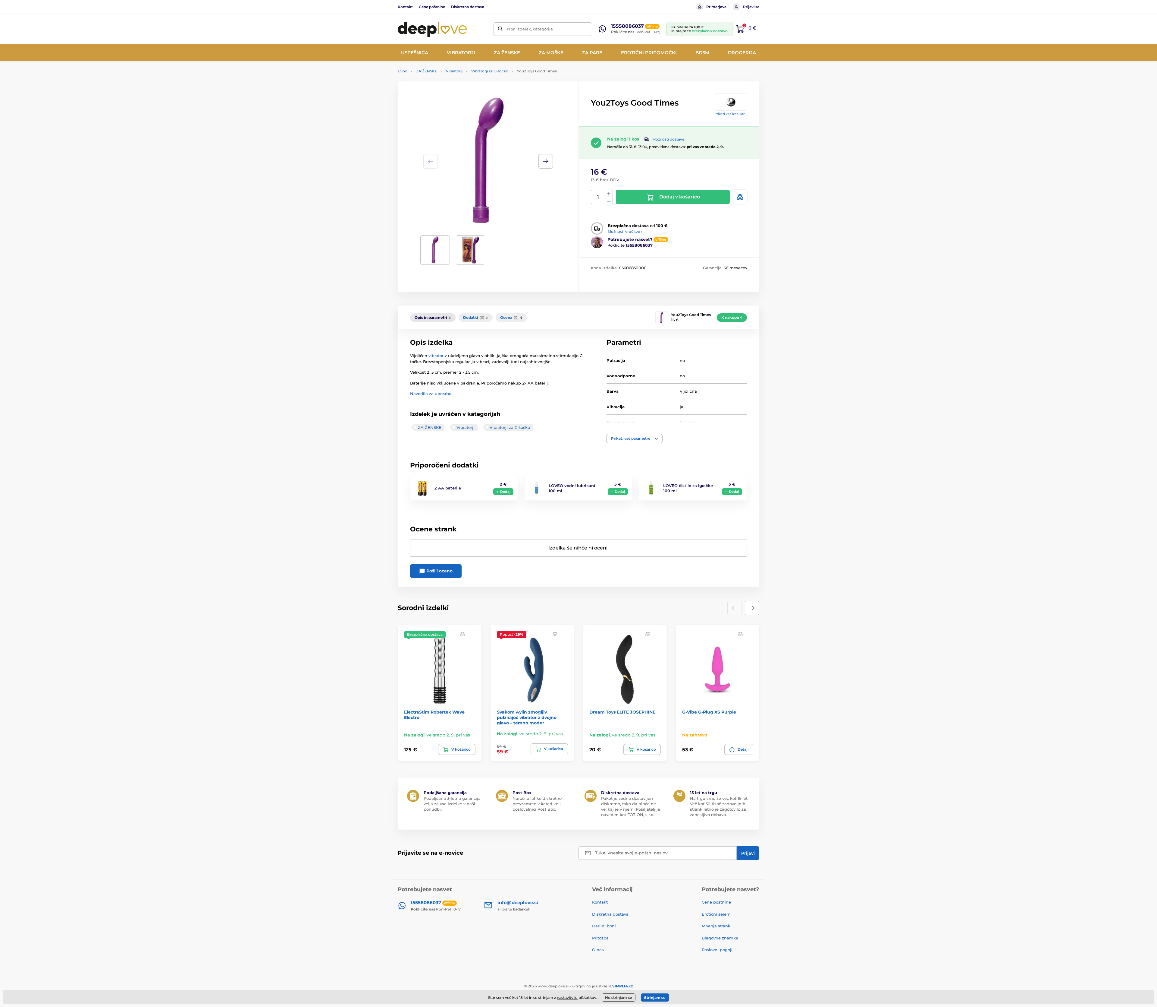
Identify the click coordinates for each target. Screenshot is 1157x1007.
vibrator (436, 355)
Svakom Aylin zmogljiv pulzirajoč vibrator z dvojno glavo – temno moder (527, 717)
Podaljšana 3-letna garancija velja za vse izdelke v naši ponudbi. (452, 804)
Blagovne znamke (720, 938)
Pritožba (600, 938)
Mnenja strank (716, 925)
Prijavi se (751, 7)
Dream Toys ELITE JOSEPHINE (622, 712)
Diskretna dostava (467, 7)
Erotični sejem (716, 914)
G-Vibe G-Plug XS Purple (709, 712)
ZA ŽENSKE (426, 71)
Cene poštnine (432, 7)
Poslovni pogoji (717, 949)
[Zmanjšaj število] (609, 200)
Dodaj (505, 491)
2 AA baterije (447, 488)
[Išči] (500, 29)
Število (598, 197)
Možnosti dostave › (669, 139)
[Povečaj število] (609, 193)
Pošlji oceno (439, 571)
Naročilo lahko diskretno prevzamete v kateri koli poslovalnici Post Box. (537, 804)
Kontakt (405, 7)
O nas (598, 949)
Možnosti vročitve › (625, 231)
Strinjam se (655, 997)
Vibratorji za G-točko (489, 71)
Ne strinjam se (618, 997)
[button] (545, 161)
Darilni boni (604, 925)
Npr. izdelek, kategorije (530, 29)
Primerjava (716, 7)
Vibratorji (454, 71)
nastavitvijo (567, 997)
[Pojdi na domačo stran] (432, 29)
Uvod (402, 71)
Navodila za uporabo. (431, 393)
